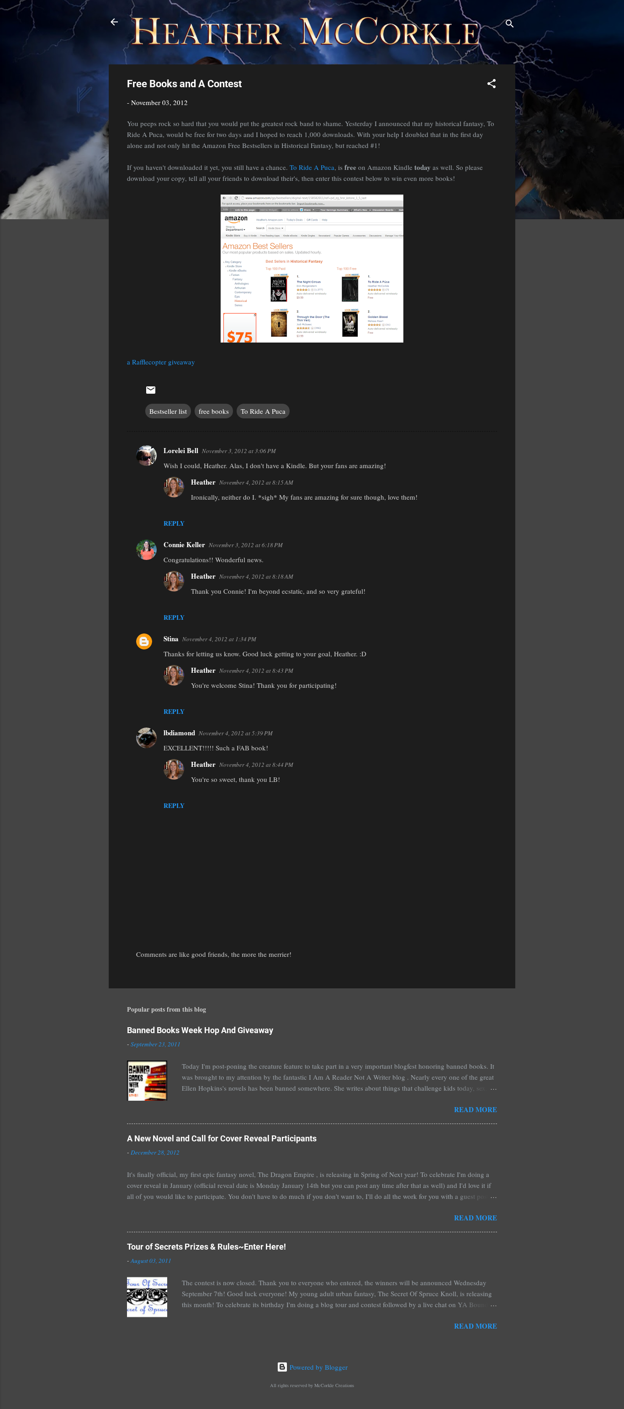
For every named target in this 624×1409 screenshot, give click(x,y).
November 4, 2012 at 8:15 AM (256, 482)
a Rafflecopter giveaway (161, 361)
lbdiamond (179, 733)
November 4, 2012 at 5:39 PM (236, 733)
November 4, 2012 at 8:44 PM (256, 764)
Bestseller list (168, 411)
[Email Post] (150, 392)
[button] (491, 85)
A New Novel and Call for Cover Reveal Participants (222, 1138)
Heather (203, 482)
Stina (171, 638)
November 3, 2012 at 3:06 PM (239, 451)
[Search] (509, 25)
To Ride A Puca (312, 167)
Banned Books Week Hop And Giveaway (200, 1030)
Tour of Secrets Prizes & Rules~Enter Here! (206, 1246)
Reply (174, 523)
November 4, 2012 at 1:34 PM (219, 639)
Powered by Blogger (318, 1367)
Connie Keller (184, 544)
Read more (475, 1109)
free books (214, 411)
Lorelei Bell (181, 450)
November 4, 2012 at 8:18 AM (256, 576)
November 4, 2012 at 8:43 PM (256, 670)
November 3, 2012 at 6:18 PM (246, 545)
